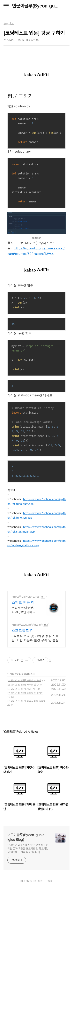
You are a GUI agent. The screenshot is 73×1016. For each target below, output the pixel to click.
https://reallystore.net (25, 596)
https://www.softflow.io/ (26, 624)
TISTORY (37, 881)
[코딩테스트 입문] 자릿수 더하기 (24, 680)
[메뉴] (6, 6)
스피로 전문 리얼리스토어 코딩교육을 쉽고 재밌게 (24, 602)
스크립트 (12, 673)
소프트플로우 (22, 630)
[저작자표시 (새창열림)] (50, 660)
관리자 (50, 881)
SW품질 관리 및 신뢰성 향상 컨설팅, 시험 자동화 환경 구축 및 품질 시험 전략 (35, 638)
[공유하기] (22, 660)
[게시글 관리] (27, 660)
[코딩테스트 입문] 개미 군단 (21, 688)
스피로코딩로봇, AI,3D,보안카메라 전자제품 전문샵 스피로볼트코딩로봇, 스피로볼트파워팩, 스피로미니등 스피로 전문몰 (24, 610)
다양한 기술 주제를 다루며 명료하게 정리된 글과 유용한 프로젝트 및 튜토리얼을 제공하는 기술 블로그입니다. (27, 848)
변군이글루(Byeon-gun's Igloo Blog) (36, 6)
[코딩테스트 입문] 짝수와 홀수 (23, 684)
